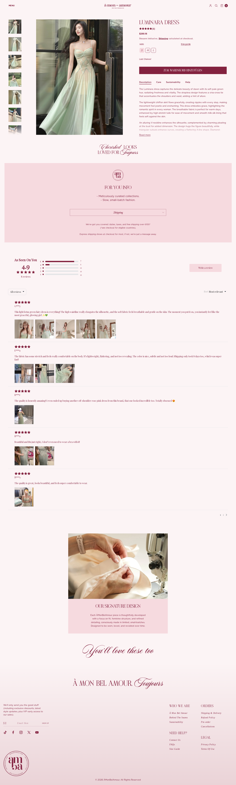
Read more (145, 135)
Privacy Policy (208, 744)
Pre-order (205, 722)
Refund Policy (208, 717)
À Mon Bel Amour (178, 713)
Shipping (163, 39)
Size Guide (174, 749)
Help (187, 82)
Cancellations (207, 726)
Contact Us (174, 740)
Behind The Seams (178, 717)
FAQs (172, 744)
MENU (12, 6)
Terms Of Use (207, 749)
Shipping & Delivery (211, 713)
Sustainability (173, 82)
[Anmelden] (210, 5)
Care (158, 82)
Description (145, 82)
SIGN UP (45, 723)
